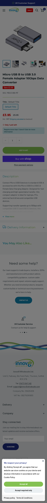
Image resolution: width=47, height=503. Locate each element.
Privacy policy (9, 498)
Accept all (23, 484)
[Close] (43, 461)
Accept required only (23, 490)
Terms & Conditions (24, 498)
